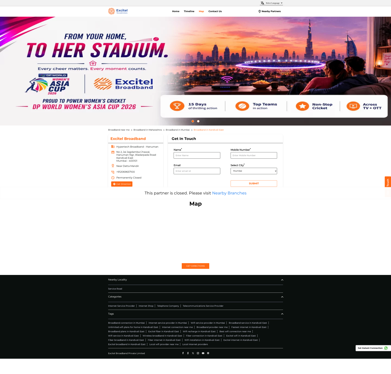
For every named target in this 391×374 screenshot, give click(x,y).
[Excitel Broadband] (117, 11)
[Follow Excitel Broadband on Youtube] (203, 353)
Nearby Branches (229, 193)
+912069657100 (125, 171)
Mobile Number (241, 149)
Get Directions (195, 266)
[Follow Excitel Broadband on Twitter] (193, 353)
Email (177, 165)
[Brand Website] (208, 353)
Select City (238, 165)
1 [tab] (194, 121)
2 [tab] (200, 121)
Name (178, 149)
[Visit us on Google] (188, 353)
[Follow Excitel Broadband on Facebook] (183, 353)
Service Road (115, 288)
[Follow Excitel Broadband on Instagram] (198, 353)
